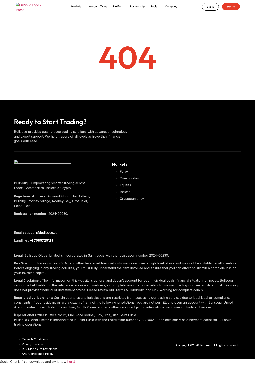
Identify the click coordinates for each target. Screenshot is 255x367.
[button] (77, 6)
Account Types (98, 6)
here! (71, 362)
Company (171, 6)
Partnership (137, 6)
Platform (118, 6)
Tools (154, 6)
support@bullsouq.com (42, 233)
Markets (76, 6)
